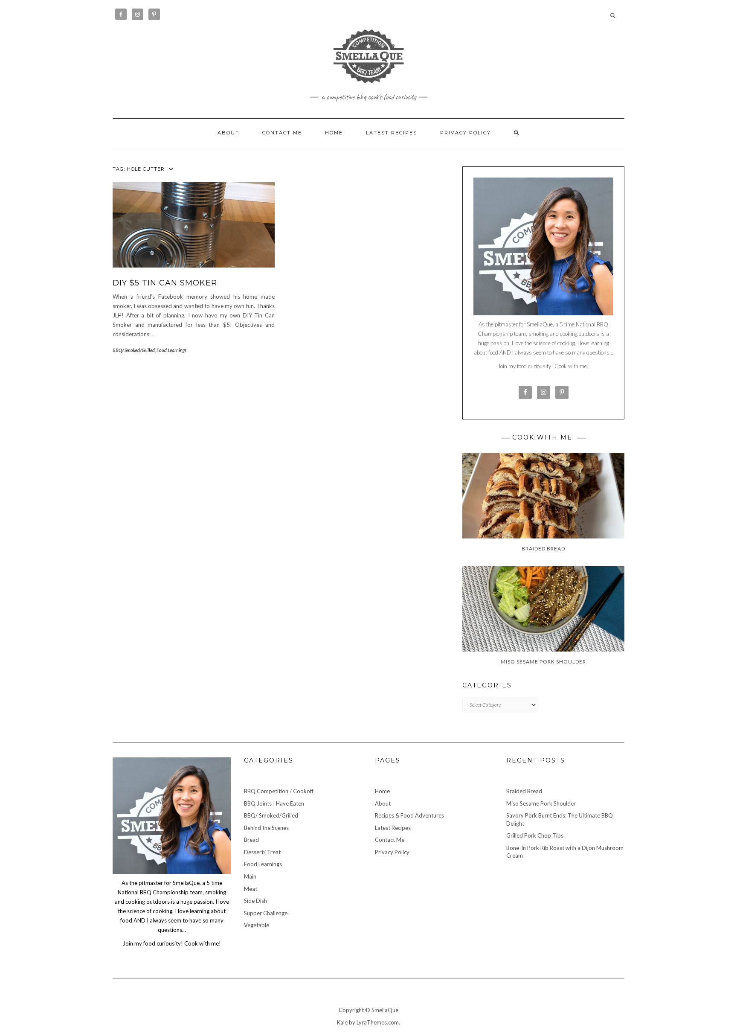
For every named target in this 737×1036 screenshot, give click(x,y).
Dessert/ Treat (262, 852)
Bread (251, 839)
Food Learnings (171, 350)
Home (334, 133)
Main (250, 876)
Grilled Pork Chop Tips (534, 835)
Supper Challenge (265, 913)
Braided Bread (524, 791)
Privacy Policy (465, 133)
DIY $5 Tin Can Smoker (165, 283)
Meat (250, 888)
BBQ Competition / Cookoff (278, 791)
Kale (342, 1022)
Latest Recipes (391, 133)
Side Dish (255, 900)
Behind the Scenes (266, 827)
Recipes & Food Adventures (409, 815)
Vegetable (256, 925)
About (228, 133)
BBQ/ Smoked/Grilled (134, 350)
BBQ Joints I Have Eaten (274, 803)
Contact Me (282, 133)
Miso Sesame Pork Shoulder (541, 803)
